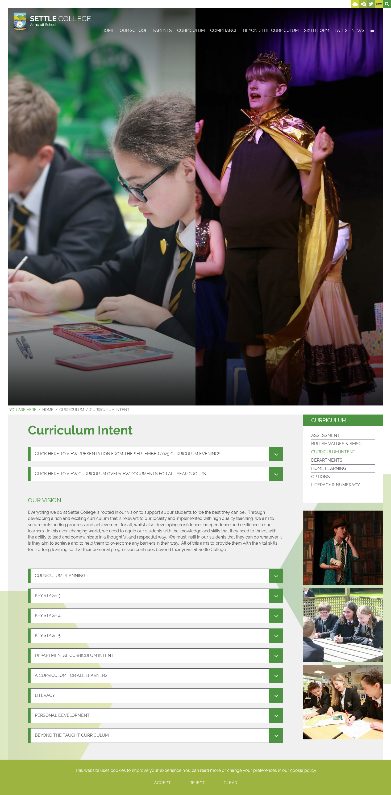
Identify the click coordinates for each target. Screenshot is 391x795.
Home (47, 410)
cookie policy (303, 770)
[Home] (52, 21)
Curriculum (71, 410)
